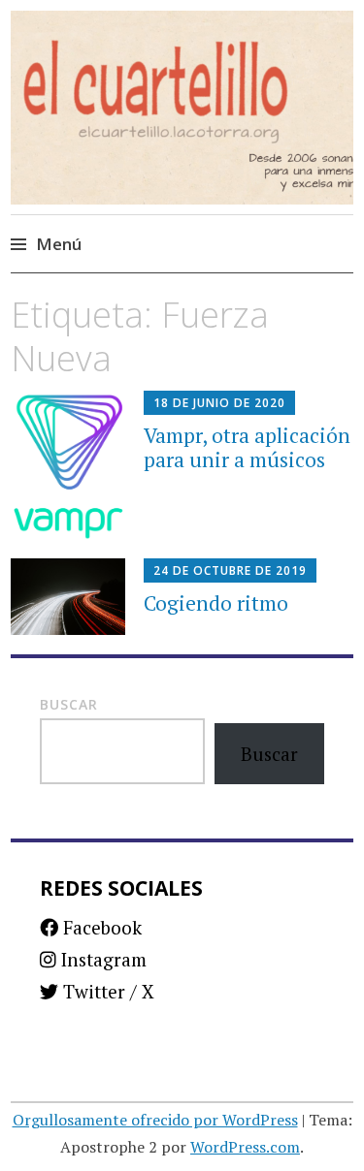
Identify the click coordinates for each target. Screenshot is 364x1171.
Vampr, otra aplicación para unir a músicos (247, 447)
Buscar (69, 704)
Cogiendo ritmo (216, 603)
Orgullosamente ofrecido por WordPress (155, 1119)
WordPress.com (245, 1146)
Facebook (100, 927)
